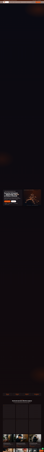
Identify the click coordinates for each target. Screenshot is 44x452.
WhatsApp (14, 201)
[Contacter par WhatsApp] (43, 449)
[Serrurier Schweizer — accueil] (6, 2)
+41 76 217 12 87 (39, 0)
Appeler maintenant (6, 417)
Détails (4, 416)
